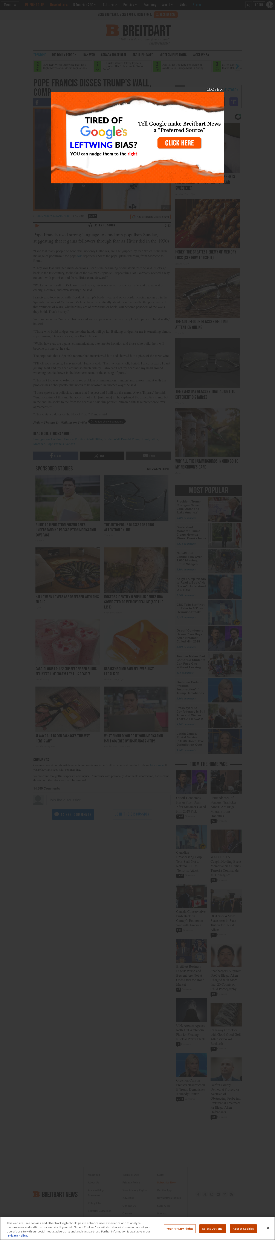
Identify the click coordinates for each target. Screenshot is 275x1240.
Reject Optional (212, 1229)
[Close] (268, 1227)
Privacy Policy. (18, 1235)
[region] (137, 1228)
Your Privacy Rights (179, 1229)
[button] (137, 620)
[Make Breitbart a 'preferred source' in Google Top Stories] (137, 135)
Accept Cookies (243, 1229)
